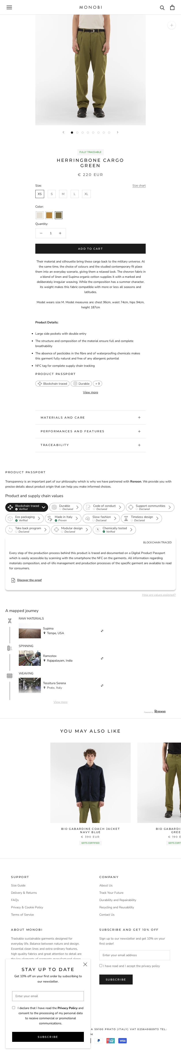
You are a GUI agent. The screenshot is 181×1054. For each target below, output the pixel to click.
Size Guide (18, 885)
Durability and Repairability (117, 900)
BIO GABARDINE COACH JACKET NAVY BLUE (90, 830)
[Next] (117, 132)
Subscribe (48, 1037)
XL (86, 194)
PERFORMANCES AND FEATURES (73, 431)
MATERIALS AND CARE (63, 417)
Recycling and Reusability (116, 907)
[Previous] (63, 132)
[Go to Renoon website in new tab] (155, 711)
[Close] (85, 964)
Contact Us (107, 915)
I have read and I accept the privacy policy (131, 966)
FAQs (15, 900)
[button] (52, 383)
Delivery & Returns (24, 893)
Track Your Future (111, 893)
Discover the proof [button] (29, 580)
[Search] (162, 7)
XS (40, 194)
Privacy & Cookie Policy (27, 907)
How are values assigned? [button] (159, 595)
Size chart (139, 185)
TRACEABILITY (55, 445)
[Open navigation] (9, 7)
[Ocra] (49, 215)
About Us (106, 885)
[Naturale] (40, 215)
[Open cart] (172, 7)
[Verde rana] (59, 215)
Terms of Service (22, 915)
